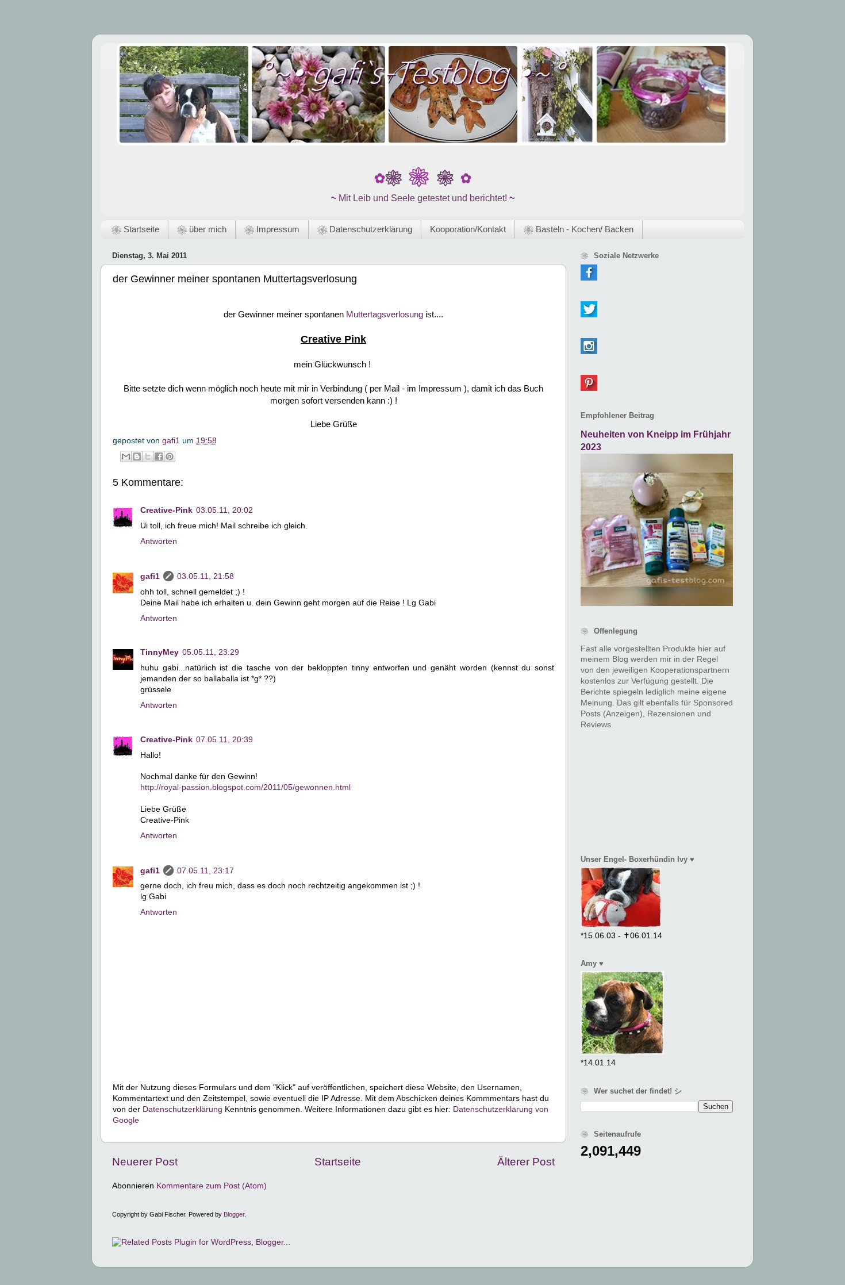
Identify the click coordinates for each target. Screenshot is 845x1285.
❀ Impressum (271, 229)
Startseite (337, 1162)
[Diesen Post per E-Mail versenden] (126, 456)
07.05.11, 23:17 (205, 870)
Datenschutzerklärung (182, 1109)
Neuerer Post (145, 1162)
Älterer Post (526, 1162)
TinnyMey (159, 652)
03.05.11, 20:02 (224, 510)
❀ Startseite (135, 229)
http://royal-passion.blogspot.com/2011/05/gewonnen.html (245, 787)
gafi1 (150, 576)
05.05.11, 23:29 (210, 652)
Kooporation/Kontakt (468, 229)
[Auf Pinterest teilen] (169, 456)
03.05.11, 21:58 (205, 576)
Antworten (158, 541)
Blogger (234, 1214)
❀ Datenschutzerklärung (364, 229)
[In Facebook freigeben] (158, 456)
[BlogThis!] (137, 456)
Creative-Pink (166, 510)
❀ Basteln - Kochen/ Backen (578, 229)
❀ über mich (201, 229)
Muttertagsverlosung (384, 314)
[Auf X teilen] (147, 456)
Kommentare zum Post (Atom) (211, 1186)
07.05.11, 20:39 (224, 739)
